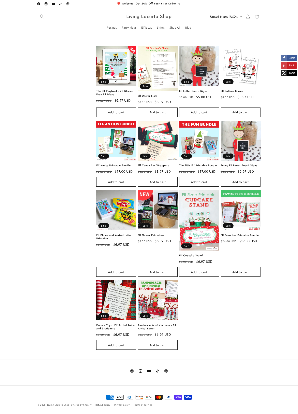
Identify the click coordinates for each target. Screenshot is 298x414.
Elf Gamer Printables (151, 235)
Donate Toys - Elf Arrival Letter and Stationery (115, 327)
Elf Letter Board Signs (193, 91)
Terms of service (143, 404)
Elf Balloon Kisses (232, 91)
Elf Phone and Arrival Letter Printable (114, 237)
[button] (42, 16)
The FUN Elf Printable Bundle (198, 165)
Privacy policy (122, 404)
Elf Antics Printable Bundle (113, 165)
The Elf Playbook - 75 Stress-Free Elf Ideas (114, 92)
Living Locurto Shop (58, 404)
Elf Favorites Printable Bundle (240, 235)
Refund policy (102, 404)
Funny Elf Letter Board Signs (239, 165)
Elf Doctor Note (148, 96)
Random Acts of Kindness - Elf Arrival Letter (157, 327)
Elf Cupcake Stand (191, 255)
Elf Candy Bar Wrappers (153, 165)
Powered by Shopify (81, 404)
